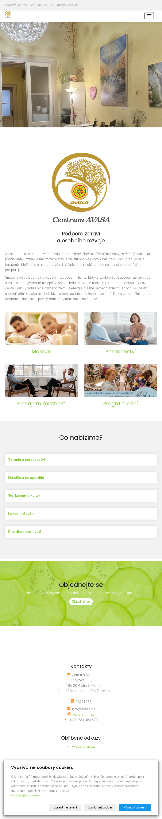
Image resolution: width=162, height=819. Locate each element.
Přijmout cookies (135, 807)
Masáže (41, 351)
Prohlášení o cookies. (26, 795)
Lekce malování (21, 514)
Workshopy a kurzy (24, 496)
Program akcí (120, 403)
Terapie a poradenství (26, 460)
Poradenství (120, 351)
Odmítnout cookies (100, 807)
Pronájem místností (41, 403)
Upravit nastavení (65, 807)
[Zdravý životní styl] (8, 14)
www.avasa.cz (83, 715)
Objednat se (81, 602)
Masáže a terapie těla (26, 478)
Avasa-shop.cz (83, 746)
